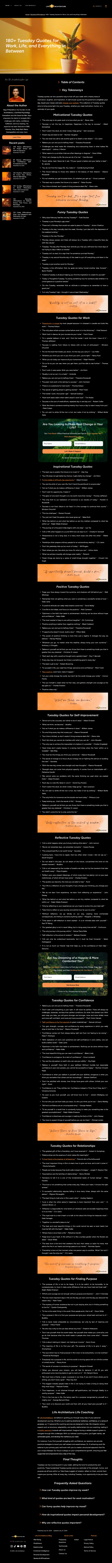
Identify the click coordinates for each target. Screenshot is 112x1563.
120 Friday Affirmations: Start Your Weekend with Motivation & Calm (22, 214)
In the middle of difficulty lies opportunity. (58, 480)
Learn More (17, 137)
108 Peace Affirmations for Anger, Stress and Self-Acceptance (22, 149)
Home (27, 14)
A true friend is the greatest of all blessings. (58, 1159)
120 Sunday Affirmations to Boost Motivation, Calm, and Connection (22, 188)
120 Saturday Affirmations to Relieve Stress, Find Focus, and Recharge (22, 202)
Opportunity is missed (51, 323)
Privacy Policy (89, 1543)
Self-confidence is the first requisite (56, 1022)
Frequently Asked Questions (68, 1541)
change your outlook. (71, 103)
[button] (97, 6)
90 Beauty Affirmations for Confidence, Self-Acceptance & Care (22, 162)
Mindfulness (38, 1543)
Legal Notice (88, 1540)
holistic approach (45, 1430)
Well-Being (37, 1540)
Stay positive (47, 672)
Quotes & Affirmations (38, 14)
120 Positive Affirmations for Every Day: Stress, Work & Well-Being (22, 175)
